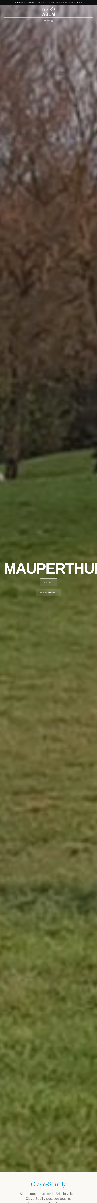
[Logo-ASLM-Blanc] (48, 7)
